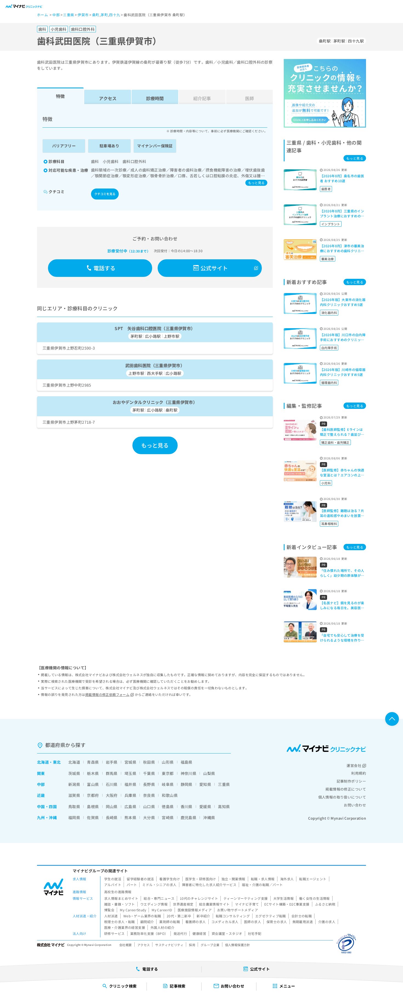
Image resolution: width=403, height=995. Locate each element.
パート (132, 884)
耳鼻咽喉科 (329, 523)
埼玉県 (130, 773)
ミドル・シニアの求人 (159, 884)
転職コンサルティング (233, 916)
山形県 (168, 762)
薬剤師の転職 (169, 921)
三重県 (224, 784)
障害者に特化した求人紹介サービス (209, 884)
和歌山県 (170, 795)
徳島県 (168, 806)
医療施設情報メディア (195, 909)
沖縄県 (209, 817)
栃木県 (93, 773)
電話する (104, 268)
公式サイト (214, 268)
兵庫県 (130, 795)
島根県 (93, 806)
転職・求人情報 (263, 878)
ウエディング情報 (154, 904)
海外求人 (287, 878)
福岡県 (74, 817)
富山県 (93, 784)
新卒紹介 (203, 916)
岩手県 (112, 762)
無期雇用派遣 (303, 921)
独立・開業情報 (233, 878)
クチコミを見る (104, 194)
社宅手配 (255, 933)
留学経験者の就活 (140, 878)
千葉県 (149, 773)
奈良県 (149, 795)
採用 (192, 945)
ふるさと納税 (325, 904)
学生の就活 (112, 878)
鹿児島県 (189, 817)
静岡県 (186, 784)
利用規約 (358, 773)
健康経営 (199, 933)
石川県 (112, 784)
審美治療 (327, 259)
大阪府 (112, 795)
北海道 (43, 762)
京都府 (93, 795)
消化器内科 (329, 312)
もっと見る (256, 182)
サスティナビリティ (169, 945)
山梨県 (209, 773)
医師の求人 (252, 921)
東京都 (168, 773)
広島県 (130, 806)
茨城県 (74, 773)
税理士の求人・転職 (119, 921)
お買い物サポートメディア (237, 909)
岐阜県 (168, 784)
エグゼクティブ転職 (270, 916)
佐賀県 (93, 817)
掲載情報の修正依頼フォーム (107, 694)
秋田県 (149, 762)
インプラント (330, 224)
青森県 (93, 762)
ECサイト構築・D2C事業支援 (286, 904)
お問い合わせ (355, 805)
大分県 (149, 817)
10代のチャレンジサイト (199, 898)
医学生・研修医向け (200, 878)
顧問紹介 (147, 921)
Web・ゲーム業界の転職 (142, 916)
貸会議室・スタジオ (227, 933)
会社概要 (125, 945)
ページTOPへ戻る (392, 719)
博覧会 (109, 909)
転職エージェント (312, 878)
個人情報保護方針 (237, 945)
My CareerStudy (133, 909)
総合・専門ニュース (159, 898)
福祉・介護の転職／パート (262, 884)
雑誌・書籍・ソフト (119, 904)
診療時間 (155, 98)
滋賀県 (74, 795)
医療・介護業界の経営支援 (124, 927)
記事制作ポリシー (351, 781)
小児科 (326, 483)
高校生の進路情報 (117, 891)
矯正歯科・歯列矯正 (335, 442)
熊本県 (130, 817)
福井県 (130, 784)
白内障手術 (329, 347)
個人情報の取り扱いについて (342, 797)
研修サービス (114, 933)
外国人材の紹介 (162, 927)
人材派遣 (111, 916)
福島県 (186, 762)
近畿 (41, 795)
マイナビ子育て (247, 904)
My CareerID (162, 909)
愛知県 (205, 784)
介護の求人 (326, 921)
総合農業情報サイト (214, 904)
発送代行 (180, 933)
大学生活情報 (283, 898)
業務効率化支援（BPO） (149, 933)
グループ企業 (210, 945)
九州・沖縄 (47, 817)
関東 (41, 773)
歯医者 (326, 189)
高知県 (224, 806)
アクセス (108, 98)
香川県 (186, 806)
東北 (57, 762)
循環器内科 (329, 382)
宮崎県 (168, 817)
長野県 (149, 784)
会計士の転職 (301, 916)
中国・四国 (47, 806)
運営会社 (354, 765)
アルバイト (112, 884)
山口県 (149, 806)
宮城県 (130, 762)
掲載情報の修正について (345, 789)
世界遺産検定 (183, 904)
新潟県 (74, 784)
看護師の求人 (195, 921)
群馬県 (112, 773)
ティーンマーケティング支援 (245, 898)
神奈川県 (189, 773)
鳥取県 (74, 806)
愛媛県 (205, 806)
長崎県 (112, 817)
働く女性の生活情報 (314, 898)
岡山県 (112, 806)
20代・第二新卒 (179, 916)
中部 (41, 784)
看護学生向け (169, 878)
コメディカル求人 (225, 921)
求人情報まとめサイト (121, 898)
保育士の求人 (276, 921)
